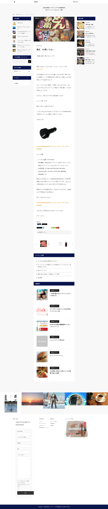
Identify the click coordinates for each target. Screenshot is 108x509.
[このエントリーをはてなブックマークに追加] (43, 228)
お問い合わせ (75, 1)
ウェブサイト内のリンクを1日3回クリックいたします (60, 310)
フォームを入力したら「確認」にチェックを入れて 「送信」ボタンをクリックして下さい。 (23, 483)
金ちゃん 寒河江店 (89, 33)
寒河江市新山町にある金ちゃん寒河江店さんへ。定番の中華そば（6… (90, 37)
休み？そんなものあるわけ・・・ (24, 36)
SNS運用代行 (52, 423)
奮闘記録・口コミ (39, 18)
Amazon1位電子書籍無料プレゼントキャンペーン (60, 325)
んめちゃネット (42, 425)
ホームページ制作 (53, 421)
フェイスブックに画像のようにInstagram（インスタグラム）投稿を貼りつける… (54, 265)
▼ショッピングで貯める (57, 340)
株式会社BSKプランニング (44, 427)
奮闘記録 (36, 1)
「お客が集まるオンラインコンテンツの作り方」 (60, 294)
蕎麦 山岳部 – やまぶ (89, 59)
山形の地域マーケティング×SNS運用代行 (54, 8)
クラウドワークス (42, 423)
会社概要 (51, 425)
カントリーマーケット (56, 355)
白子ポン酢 (87, 42)
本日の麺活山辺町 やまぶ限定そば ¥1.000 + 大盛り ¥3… (90, 63)
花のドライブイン (42, 270)
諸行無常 (40, 277)
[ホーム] (14, 2)
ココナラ (40, 421)
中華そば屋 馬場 (89, 24)
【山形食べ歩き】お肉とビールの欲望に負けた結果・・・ (60, 372)
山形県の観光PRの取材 (90, 51)
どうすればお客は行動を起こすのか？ (48, 261)
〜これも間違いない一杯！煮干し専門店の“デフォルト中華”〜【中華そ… (90, 28)
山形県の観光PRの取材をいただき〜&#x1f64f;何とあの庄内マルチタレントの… (90, 54)
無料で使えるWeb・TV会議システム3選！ (49, 274)
